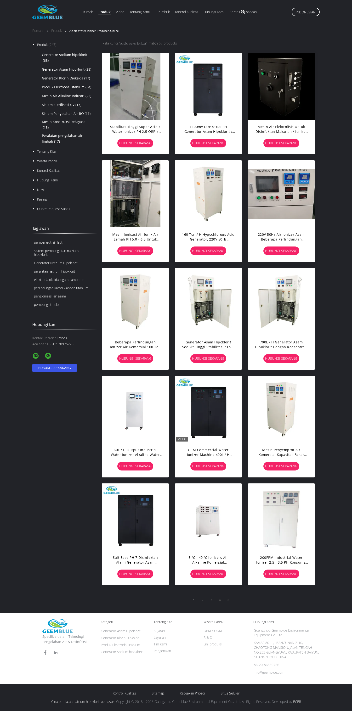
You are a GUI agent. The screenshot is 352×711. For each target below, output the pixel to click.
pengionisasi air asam (50, 296)
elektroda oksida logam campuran (59, 279)
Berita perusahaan (243, 12)
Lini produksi (213, 644)
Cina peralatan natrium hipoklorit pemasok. (83, 701)
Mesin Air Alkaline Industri (66, 96)
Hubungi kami (214, 12)
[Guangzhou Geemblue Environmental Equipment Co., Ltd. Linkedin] (56, 652)
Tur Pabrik (162, 12)
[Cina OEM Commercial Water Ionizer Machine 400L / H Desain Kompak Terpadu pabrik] (208, 409)
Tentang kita (46, 151)
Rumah (88, 12)
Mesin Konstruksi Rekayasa (63, 124)
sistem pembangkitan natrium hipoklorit (56, 252)
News (41, 189)
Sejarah (159, 630)
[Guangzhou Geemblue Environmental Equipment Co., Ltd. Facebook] (45, 652)
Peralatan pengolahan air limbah (62, 138)
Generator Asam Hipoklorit (66, 69)
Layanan (160, 637)
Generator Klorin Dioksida (66, 78)
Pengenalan (162, 651)
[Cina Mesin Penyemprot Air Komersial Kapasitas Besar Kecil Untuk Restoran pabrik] (281, 409)
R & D (208, 637)
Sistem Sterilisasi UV (61, 104)
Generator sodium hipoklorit (64, 57)
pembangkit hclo (46, 304)
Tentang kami (140, 12)
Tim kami (160, 644)
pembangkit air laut (48, 242)
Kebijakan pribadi (192, 693)
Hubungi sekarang (135, 143)
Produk (104, 12)
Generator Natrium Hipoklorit (56, 263)
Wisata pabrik (47, 161)
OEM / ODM (213, 630)
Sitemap (158, 693)
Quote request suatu (53, 209)
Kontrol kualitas (186, 12)
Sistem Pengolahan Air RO (66, 113)
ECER (297, 701)
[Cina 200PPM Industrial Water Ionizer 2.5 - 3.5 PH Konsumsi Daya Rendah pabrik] (281, 516)
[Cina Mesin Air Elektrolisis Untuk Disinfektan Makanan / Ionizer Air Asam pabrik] (281, 86)
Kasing (42, 199)
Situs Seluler (230, 693)
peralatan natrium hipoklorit (54, 271)
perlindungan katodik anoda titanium (61, 288)
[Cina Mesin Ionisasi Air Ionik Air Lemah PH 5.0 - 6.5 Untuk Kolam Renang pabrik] (135, 193)
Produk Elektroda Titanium (66, 87)
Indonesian (306, 12)
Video (120, 12)
